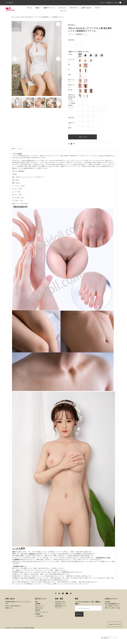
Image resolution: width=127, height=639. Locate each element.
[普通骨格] (86, 76)
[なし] (80, 86)
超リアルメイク (71, 81)
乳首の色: (71, 117)
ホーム (29, 8)
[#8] (86, 113)
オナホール (74, 8)
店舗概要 (37, 603)
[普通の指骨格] (80, 96)
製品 (37, 8)
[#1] (80, 109)
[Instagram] (59, 593)
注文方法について (60, 603)
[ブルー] (102, 55)
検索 (36, 601)
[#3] (91, 109)
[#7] (80, 113)
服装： (70, 128)
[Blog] (71, 593)
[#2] (86, 109)
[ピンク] (86, 119)
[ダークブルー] (91, 55)
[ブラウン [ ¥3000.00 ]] (91, 91)
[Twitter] (63, 593)
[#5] (102, 109)
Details (13, 148)
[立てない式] (86, 70)
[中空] (86, 60)
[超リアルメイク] (86, 81)
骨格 (69, 74)
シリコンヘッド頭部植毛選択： (71, 103)
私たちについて (39, 606)
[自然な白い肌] (80, 91)
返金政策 (37, 610)
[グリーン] (96, 55)
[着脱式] (86, 65)
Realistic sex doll (60, 601)
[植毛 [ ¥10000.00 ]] (86, 102)
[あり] (86, 86)
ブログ (97, 8)
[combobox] (24, 3)
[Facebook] (55, 593)
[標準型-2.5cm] (80, 124)
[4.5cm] (91, 124)
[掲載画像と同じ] (80, 55)
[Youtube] (67, 593)
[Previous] (15, 59)
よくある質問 (18, 548)
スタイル (61, 8)
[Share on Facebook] (69, 144)
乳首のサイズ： (71, 124)
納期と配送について (61, 606)
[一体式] (80, 65)
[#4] (96, 109)
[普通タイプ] (80, 60)
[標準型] (80, 81)
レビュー (63, 11)
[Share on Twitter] (72, 144)
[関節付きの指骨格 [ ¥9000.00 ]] (86, 96)
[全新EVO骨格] (80, 76)
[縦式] (80, 70)
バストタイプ (71, 60)
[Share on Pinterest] (74, 144)
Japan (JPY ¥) (114, 624)
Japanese (106, 638)
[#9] (91, 113)
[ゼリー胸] (91, 60)
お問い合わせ (86, 8)
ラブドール (19, 157)
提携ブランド (49, 8)
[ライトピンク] (80, 119)
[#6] (107, 109)
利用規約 (37, 614)
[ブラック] (86, 55)
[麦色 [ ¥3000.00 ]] (86, 91)
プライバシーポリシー (41, 612)
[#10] (96, 113)
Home (12, 17)
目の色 (70, 54)
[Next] (58, 59)
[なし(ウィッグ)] (80, 102)
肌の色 (70, 90)
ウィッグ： (71, 107)
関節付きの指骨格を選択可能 (71, 97)
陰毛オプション (71, 86)
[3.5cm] (86, 124)
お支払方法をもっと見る (103, 557)
